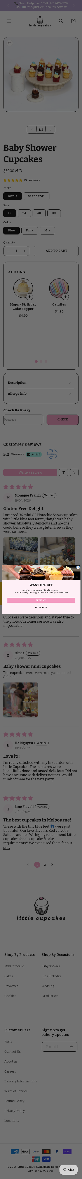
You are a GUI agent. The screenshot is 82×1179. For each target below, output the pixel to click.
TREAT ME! (41, 600)
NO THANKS (41, 607)
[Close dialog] (78, 567)
